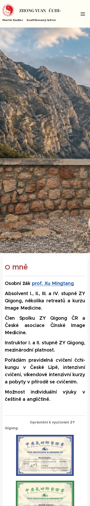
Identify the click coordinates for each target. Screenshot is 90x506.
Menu (83, 14)
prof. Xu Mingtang (53, 283)
